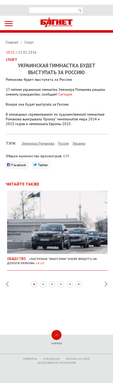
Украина (79, 143)
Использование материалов (56, 363)
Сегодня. (65, 94)
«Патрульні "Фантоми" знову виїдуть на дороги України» (52, 261)
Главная (12, 42)
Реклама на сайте (78, 359)
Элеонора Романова (38, 143)
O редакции (51, 359)
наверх (56, 343)
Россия (63, 143)
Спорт (29, 42)
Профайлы (30, 359)
